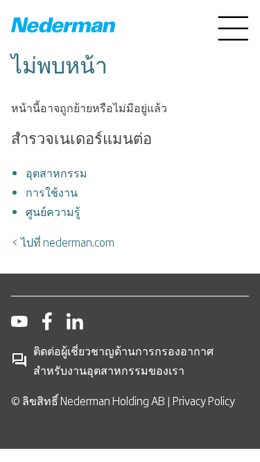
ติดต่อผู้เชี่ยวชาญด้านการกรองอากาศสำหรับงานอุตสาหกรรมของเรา (123, 360)
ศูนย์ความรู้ (53, 211)
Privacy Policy (204, 400)
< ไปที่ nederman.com (62, 241)
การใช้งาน (52, 192)
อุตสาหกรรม (56, 172)
